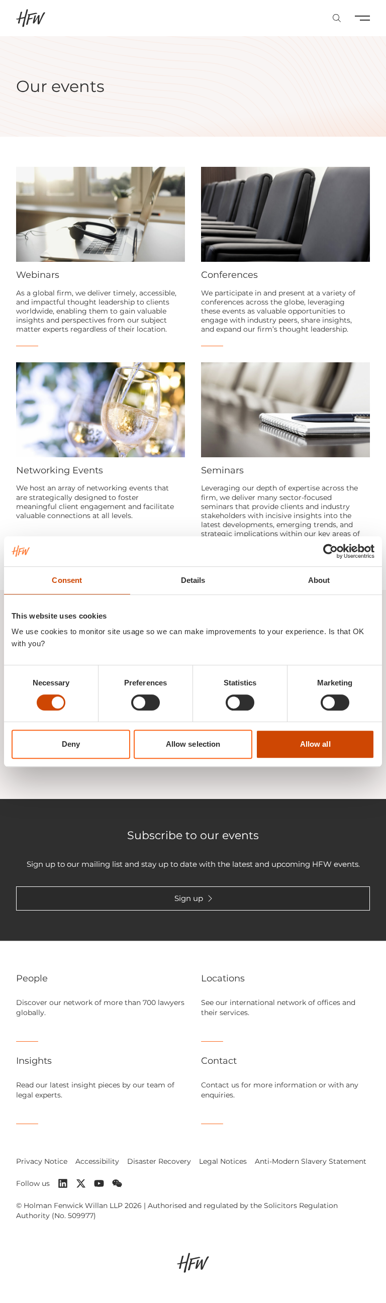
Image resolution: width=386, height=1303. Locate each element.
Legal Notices (223, 1161)
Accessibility (97, 1161)
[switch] (145, 702)
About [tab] (319, 580)
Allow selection (193, 744)
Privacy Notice (41, 1161)
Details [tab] (193, 580)
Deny (71, 744)
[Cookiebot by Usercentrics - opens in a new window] (330, 551)
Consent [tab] (67, 580)
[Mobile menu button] (362, 18)
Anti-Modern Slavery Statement (310, 1161)
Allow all (315, 744)
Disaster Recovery (159, 1161)
